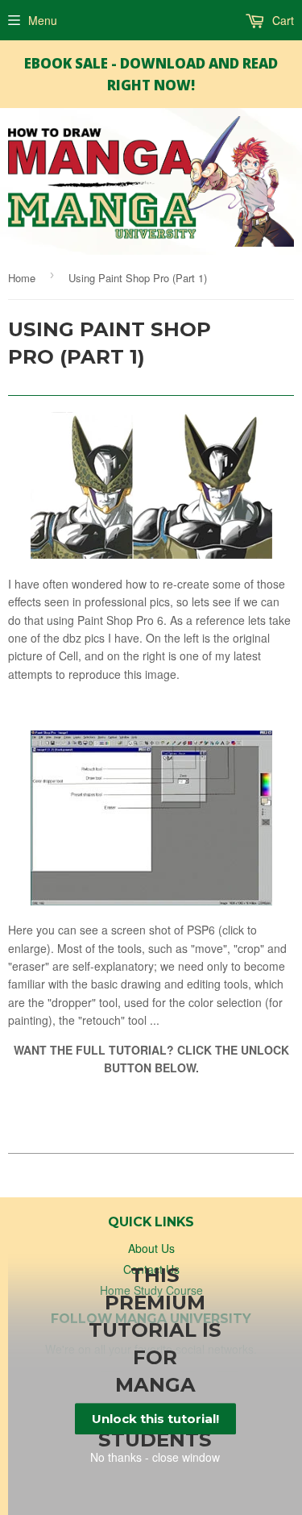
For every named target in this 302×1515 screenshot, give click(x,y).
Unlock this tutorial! (155, 1418)
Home (21, 277)
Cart (281, 20)
